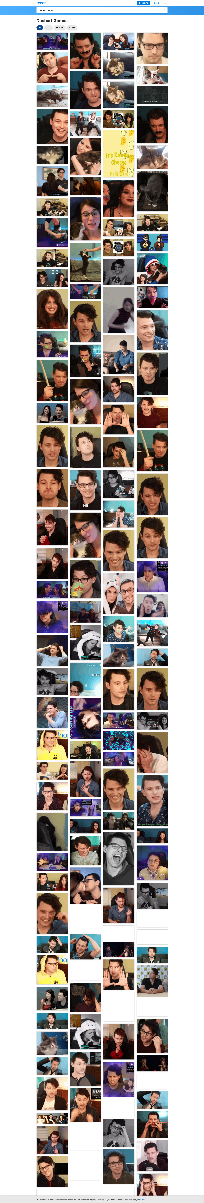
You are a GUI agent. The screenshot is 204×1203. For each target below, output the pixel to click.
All (40, 28)
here (144, 1200)
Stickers (59, 28)
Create (145, 3)
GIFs (48, 28)
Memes (72, 28)
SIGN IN (157, 3)
